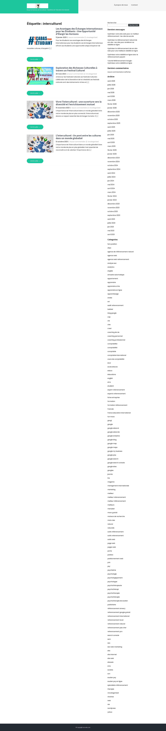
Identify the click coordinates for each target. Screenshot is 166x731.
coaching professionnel (116, 340)
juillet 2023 (111, 223)
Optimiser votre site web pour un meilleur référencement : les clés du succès (123, 35)
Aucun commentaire (76, 37)
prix (108, 562)
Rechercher (112, 23)
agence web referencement (118, 259)
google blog (111, 440)
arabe (109, 298)
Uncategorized (91, 37)
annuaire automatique (115, 275)
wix (108, 704)
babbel (110, 309)
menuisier (111, 509)
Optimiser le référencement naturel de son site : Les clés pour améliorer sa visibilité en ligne (122, 42)
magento (111, 482)
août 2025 (111, 127)
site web (110, 658)
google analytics (113, 436)
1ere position (112, 244)
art (108, 301)
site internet (112, 654)
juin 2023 (110, 227)
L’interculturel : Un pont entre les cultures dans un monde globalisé (78, 137)
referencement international (118, 616)
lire (108, 478)
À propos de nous (121, 5)
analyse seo (111, 263)
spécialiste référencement (117, 685)
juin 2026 (110, 89)
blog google (111, 313)
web (109, 700)
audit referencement (115, 305)
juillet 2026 (111, 85)
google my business (114, 451)
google (110, 424)
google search (112, 459)
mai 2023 (110, 231)
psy (108, 566)
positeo (110, 555)
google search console (116, 463)
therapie (110, 689)
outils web (111, 539)
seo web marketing (114, 647)
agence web (112, 255)
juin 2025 (110, 135)
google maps (112, 447)
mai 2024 (110, 184)
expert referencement (116, 390)
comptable (111, 351)
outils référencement (115, 532)
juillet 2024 (111, 177)
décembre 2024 (113, 158)
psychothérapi (113, 589)
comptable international (116, 355)
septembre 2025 (113, 123)
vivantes (110, 697)
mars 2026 (111, 100)
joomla (110, 474)
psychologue (112, 582)
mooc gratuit (112, 512)
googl (109, 420)
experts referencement (116, 394)
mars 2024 (111, 192)
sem (109, 639)
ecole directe (112, 367)
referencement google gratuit (118, 612)
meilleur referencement (116, 497)
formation (111, 401)
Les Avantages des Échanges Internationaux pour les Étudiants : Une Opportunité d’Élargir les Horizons (79, 31)
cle (108, 321)
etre (109, 382)
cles (109, 324)
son (108, 674)
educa (109, 371)
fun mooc (111, 417)
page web (111, 543)
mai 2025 (110, 138)
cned (109, 328)
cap (108, 317)
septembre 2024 (113, 169)
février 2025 (112, 150)
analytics (110, 267)
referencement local (115, 620)
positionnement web (115, 559)
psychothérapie (113, 597)
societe (110, 670)
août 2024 (111, 173)
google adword (113, 428)
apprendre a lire (113, 286)
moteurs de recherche (116, 516)
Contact (134, 5)
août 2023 (111, 219)
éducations (111, 374)
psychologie (112, 574)
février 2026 (112, 104)
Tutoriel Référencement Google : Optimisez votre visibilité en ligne (119, 62)
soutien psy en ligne (114, 681)
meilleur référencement (116, 501)
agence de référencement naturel (120, 252)
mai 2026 (110, 92)
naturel (110, 524)
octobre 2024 (112, 165)
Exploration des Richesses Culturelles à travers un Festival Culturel (76, 69)
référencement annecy (116, 608)
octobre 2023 (112, 211)
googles (110, 470)
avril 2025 (111, 142)
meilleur (110, 493)
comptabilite (112, 344)
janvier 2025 (112, 154)
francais (110, 409)
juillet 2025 (111, 131)
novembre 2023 (113, 207)
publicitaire (111, 605)
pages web (111, 547)
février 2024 (112, 196)
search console (113, 635)
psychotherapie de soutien (117, 601)
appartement (112, 278)
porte (109, 551)
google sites (112, 466)
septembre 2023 (113, 215)
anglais (110, 271)
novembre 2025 (113, 115)
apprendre (111, 282)
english (110, 378)
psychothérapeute (114, 585)
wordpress (111, 708)
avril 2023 (111, 234)
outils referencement (115, 535)
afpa (109, 248)
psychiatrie (111, 570)
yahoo (109, 712)
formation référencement (117, 405)
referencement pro (114, 631)
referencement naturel (116, 624)
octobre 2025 (112, 119)
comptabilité (112, 348)
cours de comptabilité (115, 359)
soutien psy (111, 677)
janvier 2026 (112, 108)
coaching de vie (113, 332)
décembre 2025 (113, 112)
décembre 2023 (113, 204)
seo (108, 643)
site (108, 651)
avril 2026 (111, 96)
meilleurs (110, 505)
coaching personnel (115, 336)
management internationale (118, 486)
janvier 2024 (112, 200)
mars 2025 (111, 146)
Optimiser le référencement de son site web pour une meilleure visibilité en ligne (122, 49)
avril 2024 (111, 188)
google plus (111, 455)
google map (112, 443)
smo (109, 666)
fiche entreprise (113, 397)
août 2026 (111, 81)
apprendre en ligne (114, 290)
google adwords (113, 432)
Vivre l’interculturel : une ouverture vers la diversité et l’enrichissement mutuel (79, 103)
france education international (119, 413)
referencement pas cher (116, 628)
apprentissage (113, 294)
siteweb (110, 662)
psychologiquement (115, 578)
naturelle (110, 528)
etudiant (110, 386)
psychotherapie (113, 593)
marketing (111, 489)
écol (109, 363)
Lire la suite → (35, 59)
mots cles (111, 520)
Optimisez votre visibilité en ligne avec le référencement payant (122, 56)
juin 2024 (110, 181)
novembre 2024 (113, 161)
